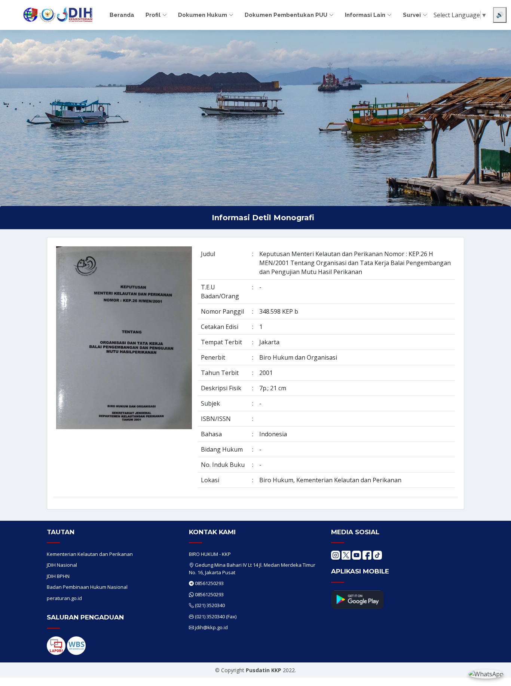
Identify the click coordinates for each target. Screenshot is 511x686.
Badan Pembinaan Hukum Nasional (87, 587)
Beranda (122, 15)
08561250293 (209, 583)
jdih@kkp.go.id (211, 627)
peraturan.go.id (64, 598)
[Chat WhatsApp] (486, 674)
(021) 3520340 (210, 605)
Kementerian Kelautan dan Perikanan (90, 554)
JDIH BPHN (58, 576)
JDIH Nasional (62, 565)
